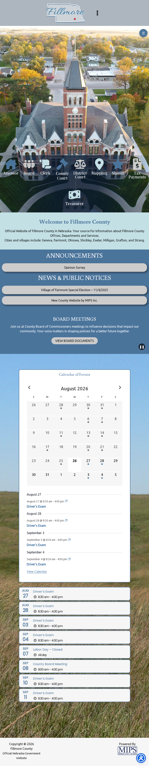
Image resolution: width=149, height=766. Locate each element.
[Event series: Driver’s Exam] (66, 501)
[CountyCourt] (62, 171)
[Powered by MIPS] (127, 750)
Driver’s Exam (36, 506)
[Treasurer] (74, 199)
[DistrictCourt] (80, 170)
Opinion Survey (74, 267)
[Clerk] (45, 168)
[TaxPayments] (137, 170)
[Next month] (120, 387)
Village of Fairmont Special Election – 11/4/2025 (74, 290)
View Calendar (37, 571)
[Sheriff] (118, 168)
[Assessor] (11, 168)
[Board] (29, 168)
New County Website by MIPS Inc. (74, 300)
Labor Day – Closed (47, 649)
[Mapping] (99, 168)
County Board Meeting (50, 664)
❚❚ (141, 346)
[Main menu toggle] (97, 13)
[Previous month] (29, 387)
